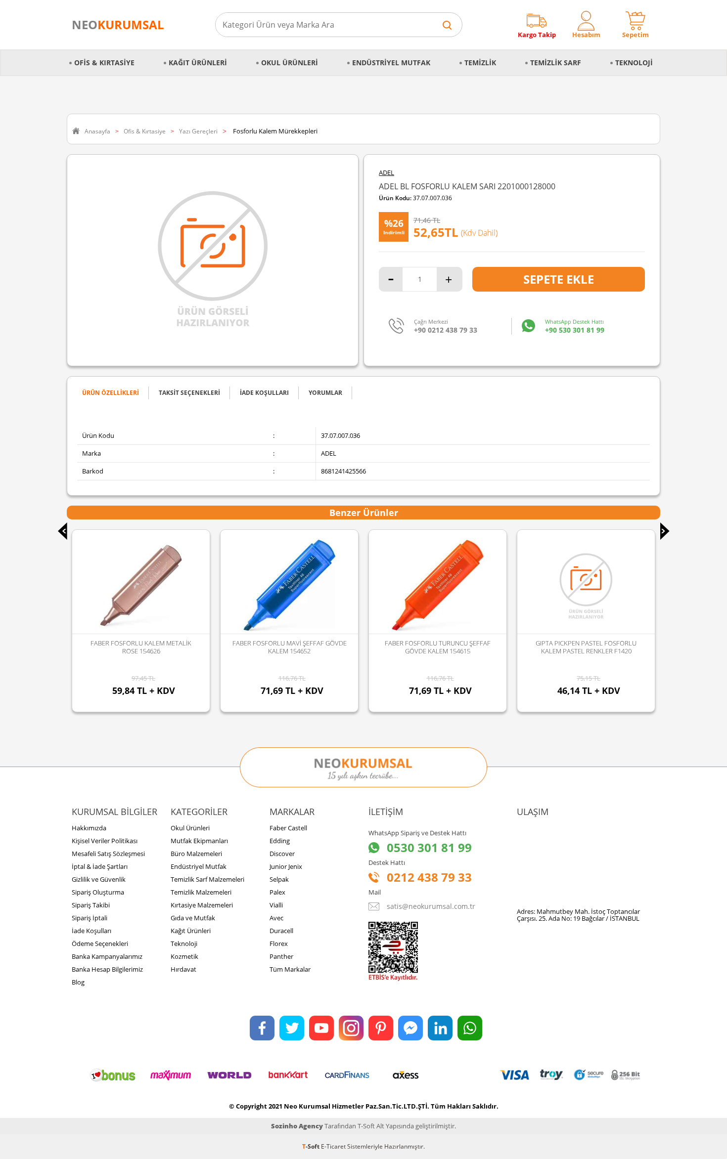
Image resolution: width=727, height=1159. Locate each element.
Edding (280, 841)
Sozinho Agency (297, 1125)
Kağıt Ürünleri (198, 62)
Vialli (276, 905)
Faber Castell (288, 828)
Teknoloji (634, 62)
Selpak (279, 879)
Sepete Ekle (558, 279)
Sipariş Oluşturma (98, 892)
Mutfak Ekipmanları (199, 841)
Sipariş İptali (89, 918)
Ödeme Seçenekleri (100, 943)
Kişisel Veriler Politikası (104, 841)
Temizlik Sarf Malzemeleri (207, 879)
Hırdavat (183, 969)
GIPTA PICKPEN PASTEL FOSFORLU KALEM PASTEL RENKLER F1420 (450, 647)
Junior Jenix (286, 866)
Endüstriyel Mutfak (391, 62)
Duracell (281, 931)
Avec (276, 918)
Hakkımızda (89, 828)
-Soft (311, 1146)
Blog (78, 982)
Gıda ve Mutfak (193, 918)
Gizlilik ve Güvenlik (99, 879)
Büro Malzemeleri (196, 854)
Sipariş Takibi (91, 905)
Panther (281, 956)
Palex (277, 892)
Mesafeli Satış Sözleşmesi (108, 854)
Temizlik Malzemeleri (201, 892)
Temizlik (480, 62)
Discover (282, 854)
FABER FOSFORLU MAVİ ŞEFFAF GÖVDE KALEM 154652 (154, 647)
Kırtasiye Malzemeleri (202, 905)
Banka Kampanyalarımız (107, 956)
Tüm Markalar (290, 969)
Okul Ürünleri (289, 62)
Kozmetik (184, 956)
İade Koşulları (91, 931)
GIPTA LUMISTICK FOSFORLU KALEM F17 (599, 643)
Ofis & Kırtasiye (104, 62)
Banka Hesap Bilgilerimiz (107, 969)
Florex (279, 943)
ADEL (386, 173)
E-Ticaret (333, 1146)
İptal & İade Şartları (100, 866)
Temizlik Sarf (555, 62)
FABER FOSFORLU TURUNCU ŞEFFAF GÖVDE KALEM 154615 (302, 647)
